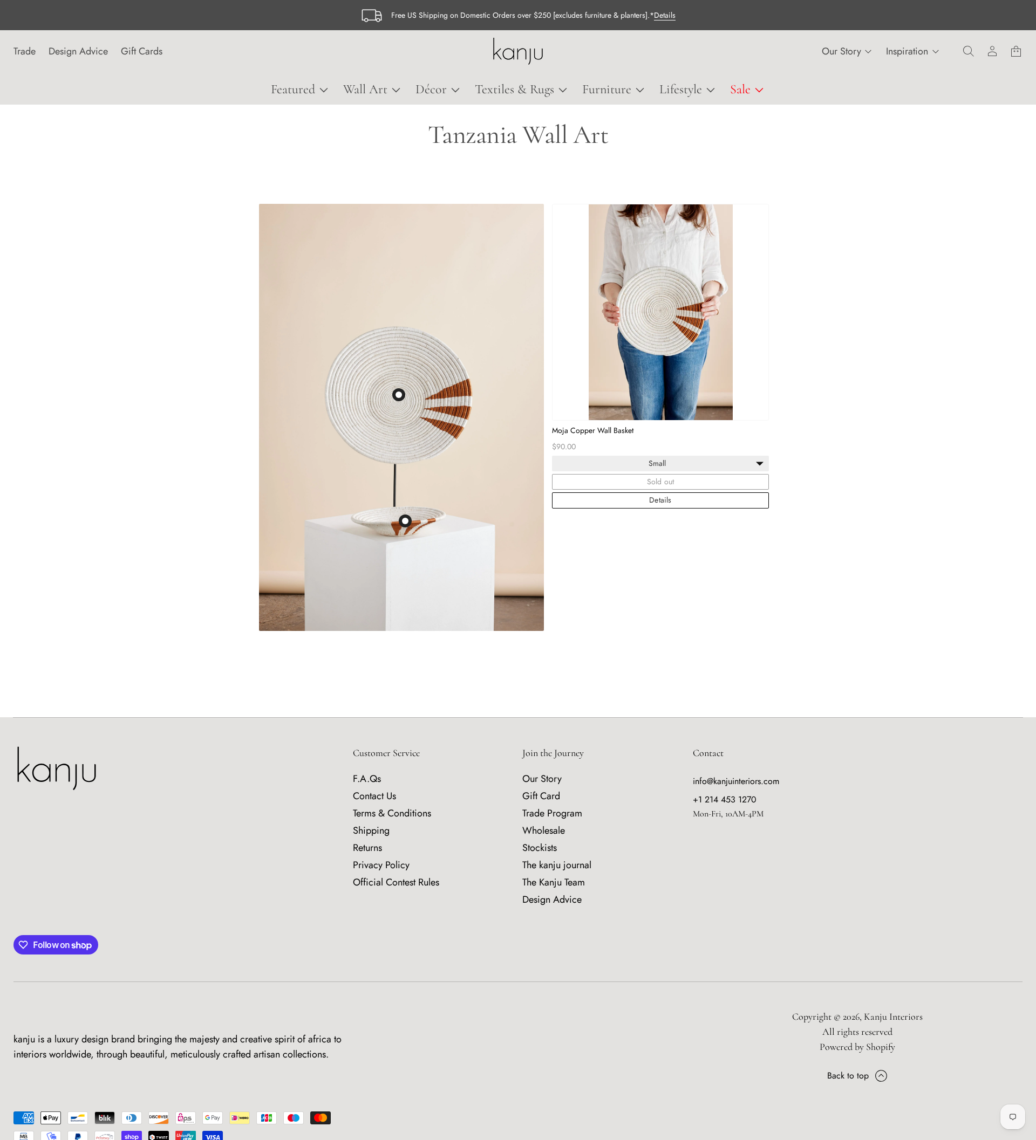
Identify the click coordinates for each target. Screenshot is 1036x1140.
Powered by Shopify (857, 1047)
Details (665, 15)
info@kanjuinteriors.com (736, 781)
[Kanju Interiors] (517, 51)
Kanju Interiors (893, 1016)
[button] (968, 51)
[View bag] (1016, 51)
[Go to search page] (968, 51)
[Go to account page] (992, 51)
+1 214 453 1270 (724, 799)
